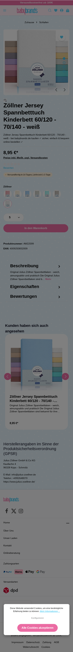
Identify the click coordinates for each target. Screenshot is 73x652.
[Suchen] (50, 10)
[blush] (7, 194)
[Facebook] (6, 511)
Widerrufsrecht (31, 647)
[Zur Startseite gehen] (27, 10)
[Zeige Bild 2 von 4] (64, 62)
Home (6, 522)
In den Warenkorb (35, 228)
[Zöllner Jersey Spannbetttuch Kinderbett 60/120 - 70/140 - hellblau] (36, 365)
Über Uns (8, 530)
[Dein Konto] (62, 10)
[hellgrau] (37, 194)
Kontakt (7, 545)
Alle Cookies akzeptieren (37, 627)
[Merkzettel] (55, 10)
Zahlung (46, 642)
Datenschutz (33, 642)
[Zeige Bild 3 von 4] (64, 67)
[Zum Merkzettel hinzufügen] (62, 37)
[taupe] (57, 194)
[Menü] (5, 10)
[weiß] (7, 204)
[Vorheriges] (56, 89)
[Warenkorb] (67, 10)
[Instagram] (20, 511)
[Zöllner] (5, 100)
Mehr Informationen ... (50, 611)
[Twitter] (13, 511)
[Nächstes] (64, 89)
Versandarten (10, 581)
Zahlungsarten (11, 563)
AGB (56, 642)
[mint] (47, 194)
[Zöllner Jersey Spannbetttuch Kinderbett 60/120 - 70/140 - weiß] (36, 62)
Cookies (45, 647)
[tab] (35, 275)
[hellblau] (27, 194)
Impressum (18, 642)
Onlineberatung (11, 553)
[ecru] (17, 194)
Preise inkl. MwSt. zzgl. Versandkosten (25, 157)
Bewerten (8, 167)
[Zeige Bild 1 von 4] (64, 58)
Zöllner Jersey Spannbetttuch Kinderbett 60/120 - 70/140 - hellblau (33, 399)
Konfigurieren (37, 618)
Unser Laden (10, 538)
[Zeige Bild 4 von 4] (64, 71)
